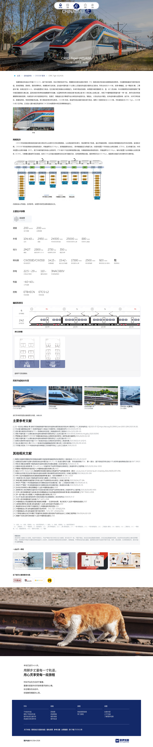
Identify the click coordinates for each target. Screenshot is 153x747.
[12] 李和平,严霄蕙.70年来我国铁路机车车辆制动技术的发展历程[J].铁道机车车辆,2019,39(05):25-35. (48, 485)
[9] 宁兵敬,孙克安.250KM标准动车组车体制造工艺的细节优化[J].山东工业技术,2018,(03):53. (45, 445)
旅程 (85, 7)
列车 (25, 706)
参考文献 (57, 730)
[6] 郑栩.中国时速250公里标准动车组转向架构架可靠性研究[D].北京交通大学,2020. (42, 438)
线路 (68, 7)
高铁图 (53, 712)
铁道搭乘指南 (82, 712)
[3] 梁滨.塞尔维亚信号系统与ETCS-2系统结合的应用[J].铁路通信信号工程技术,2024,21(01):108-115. (47, 431)
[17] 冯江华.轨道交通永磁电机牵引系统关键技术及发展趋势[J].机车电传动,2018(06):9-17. (43, 497)
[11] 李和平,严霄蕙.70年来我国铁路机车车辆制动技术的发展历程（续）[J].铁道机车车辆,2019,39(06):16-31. (50, 483)
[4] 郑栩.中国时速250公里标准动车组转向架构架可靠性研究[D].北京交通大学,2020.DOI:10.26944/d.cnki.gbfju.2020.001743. (56, 434)
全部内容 (107, 712)
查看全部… (39, 415)
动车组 (60, 7)
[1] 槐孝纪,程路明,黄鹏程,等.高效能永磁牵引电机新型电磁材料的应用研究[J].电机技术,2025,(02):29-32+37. (50, 459)
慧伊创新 (27, 741)
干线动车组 (27, 712)
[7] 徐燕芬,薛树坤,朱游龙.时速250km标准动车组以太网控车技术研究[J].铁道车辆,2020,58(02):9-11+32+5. (49, 441)
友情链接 (64, 730)
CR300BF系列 (40, 76)
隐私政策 (50, 730)
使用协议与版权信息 (38, 730)
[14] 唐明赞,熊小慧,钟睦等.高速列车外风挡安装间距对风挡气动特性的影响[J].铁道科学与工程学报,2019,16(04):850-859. (54, 490)
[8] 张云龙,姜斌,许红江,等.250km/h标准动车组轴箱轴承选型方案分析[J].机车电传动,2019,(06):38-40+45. (49, 443)
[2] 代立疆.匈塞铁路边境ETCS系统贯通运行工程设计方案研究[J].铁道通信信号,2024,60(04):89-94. (47, 429)
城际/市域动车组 (29, 714)
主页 (18, 76)
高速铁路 (54, 714)
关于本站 (20, 542)
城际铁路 (54, 716)
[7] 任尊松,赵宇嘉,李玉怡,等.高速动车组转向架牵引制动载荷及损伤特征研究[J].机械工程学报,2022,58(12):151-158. (52, 473)
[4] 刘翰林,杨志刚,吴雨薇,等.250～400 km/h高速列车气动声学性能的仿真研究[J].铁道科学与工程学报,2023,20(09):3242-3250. (57, 466)
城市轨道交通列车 (30, 716)
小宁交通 (107, 714)
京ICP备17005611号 (75, 730)
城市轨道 (54, 719)
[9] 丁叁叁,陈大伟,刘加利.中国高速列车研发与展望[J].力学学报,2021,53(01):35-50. (41, 478)
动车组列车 (27, 76)
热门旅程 (80, 714)
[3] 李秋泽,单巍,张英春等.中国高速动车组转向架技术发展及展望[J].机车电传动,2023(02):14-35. (46, 464)
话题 (92, 7)
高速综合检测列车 (30, 719)
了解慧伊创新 (109, 716)
